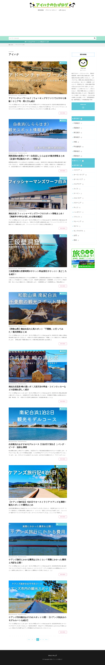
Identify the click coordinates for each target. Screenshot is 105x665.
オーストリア (79, 179)
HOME (11, 44)
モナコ (77, 226)
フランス (78, 217)
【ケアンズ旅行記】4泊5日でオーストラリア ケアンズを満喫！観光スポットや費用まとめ (38, 503)
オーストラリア (62, 466)
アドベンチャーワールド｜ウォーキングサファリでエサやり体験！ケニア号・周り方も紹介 (37, 99)
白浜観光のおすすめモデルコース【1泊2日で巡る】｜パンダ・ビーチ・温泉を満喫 (37, 445)
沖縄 (76, 142)
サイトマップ (52, 655)
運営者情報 (41, 10)
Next (46, 639)
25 (43, 639)
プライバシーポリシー (51, 10)
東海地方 (78, 137)
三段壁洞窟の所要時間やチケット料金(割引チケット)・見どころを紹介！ (38, 272)
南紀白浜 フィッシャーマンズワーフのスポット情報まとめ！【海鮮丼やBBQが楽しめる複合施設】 (36, 215)
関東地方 (78, 151)
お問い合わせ (62, 10)
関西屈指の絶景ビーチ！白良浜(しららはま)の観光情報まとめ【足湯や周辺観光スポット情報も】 (37, 157)
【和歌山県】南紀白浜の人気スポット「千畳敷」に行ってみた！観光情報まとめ (36, 330)
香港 (76, 240)
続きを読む (62, 113)
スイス (77, 188)
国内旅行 (64, 408)
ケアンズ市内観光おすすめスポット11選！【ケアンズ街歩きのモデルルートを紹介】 (37, 618)
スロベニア (78, 203)
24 (40, 639)
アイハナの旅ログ (57, 659)
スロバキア (78, 198)
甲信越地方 (78, 146)
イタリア (78, 170)
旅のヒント (78, 160)
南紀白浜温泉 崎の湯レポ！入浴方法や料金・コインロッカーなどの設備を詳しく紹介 (37, 388)
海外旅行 (78, 165)
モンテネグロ (79, 231)
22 (35, 639)
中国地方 (78, 123)
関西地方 (64, 62)
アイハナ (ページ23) (19, 44)
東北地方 (78, 132)
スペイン (78, 193)
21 (32, 639)
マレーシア (78, 221)
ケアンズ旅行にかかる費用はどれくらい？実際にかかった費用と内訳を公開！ (37, 561)
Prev (29, 639)
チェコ (77, 207)
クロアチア (78, 184)
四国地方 (78, 128)
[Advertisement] (52, 24)
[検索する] (94, 38)
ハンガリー (78, 212)
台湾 (76, 235)
